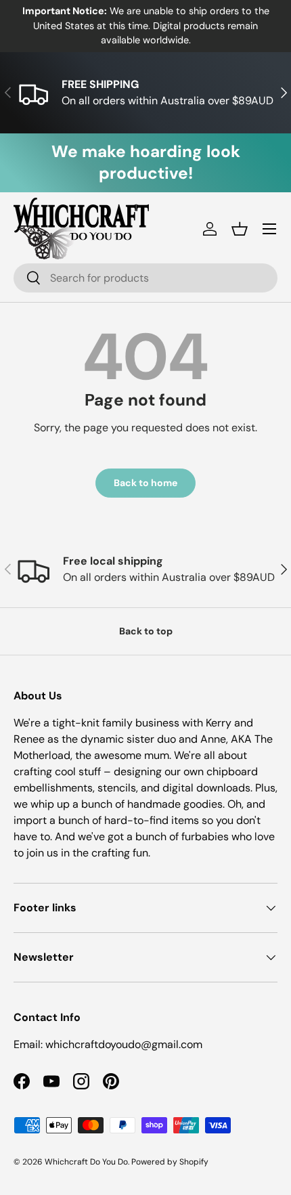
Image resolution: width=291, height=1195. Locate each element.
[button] (239, 229)
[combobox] (145, 277)
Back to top (146, 631)
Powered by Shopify (169, 1161)
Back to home (145, 483)
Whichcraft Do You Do (86, 1161)
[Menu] (269, 229)
